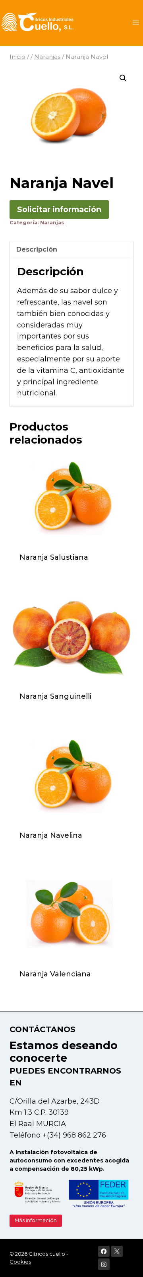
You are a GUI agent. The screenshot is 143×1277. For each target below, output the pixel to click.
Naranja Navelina (50, 835)
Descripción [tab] (36, 249)
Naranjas (52, 223)
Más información (36, 1220)
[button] (123, 78)
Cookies (20, 1261)
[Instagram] (104, 1264)
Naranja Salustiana (53, 557)
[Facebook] (104, 1251)
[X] (117, 1251)
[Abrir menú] (135, 23)
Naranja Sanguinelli (55, 696)
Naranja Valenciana (55, 974)
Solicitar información (59, 209)
